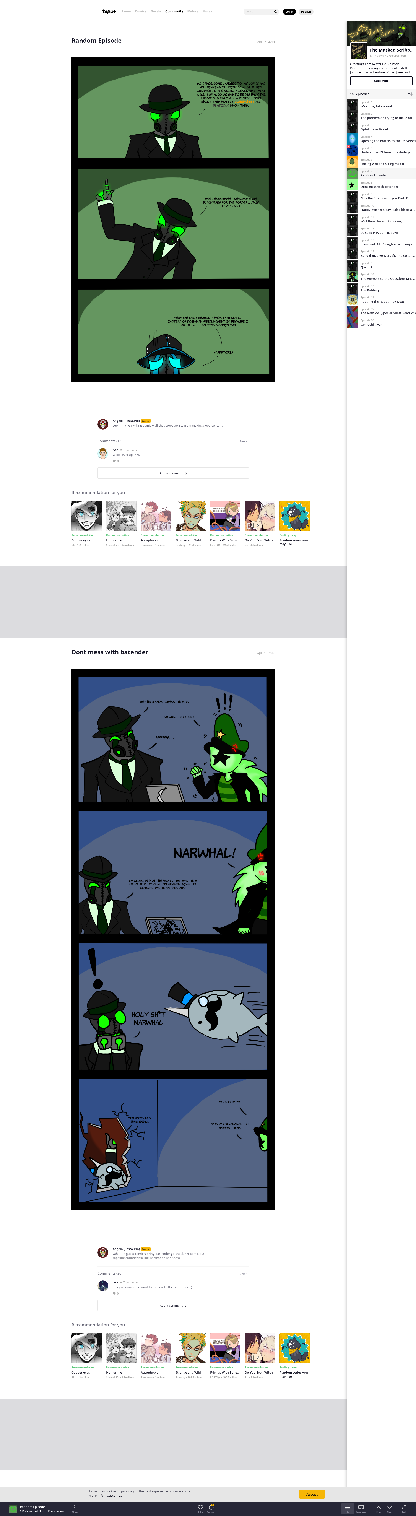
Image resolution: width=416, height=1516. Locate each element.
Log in (289, 11)
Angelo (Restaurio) (126, 421)
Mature (192, 11)
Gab (116, 450)
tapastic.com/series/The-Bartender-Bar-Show (146, 1258)
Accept (312, 1494)
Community (174, 11)
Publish (306, 11)
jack (116, 1282)
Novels (156, 11)
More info (96, 1495)
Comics (140, 11)
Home (126, 11)
